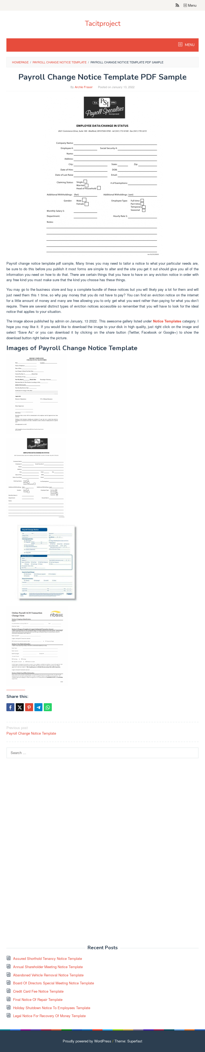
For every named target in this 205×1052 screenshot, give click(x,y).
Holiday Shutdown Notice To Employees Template (51, 1007)
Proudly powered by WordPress (87, 1040)
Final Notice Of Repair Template (37, 999)
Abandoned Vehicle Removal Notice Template (48, 974)
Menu (191, 5)
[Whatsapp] (48, 707)
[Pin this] (29, 707)
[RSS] (177, 5)
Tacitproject (102, 23)
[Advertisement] (46, 854)
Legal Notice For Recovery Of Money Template (49, 1015)
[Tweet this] (20, 707)
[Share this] (10, 707)
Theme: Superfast (128, 1040)
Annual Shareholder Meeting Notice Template (48, 966)
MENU (189, 45)
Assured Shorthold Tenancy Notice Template (47, 958)
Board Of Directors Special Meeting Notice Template (53, 982)
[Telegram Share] (38, 707)
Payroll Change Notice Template (31, 730)
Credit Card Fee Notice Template (38, 991)
